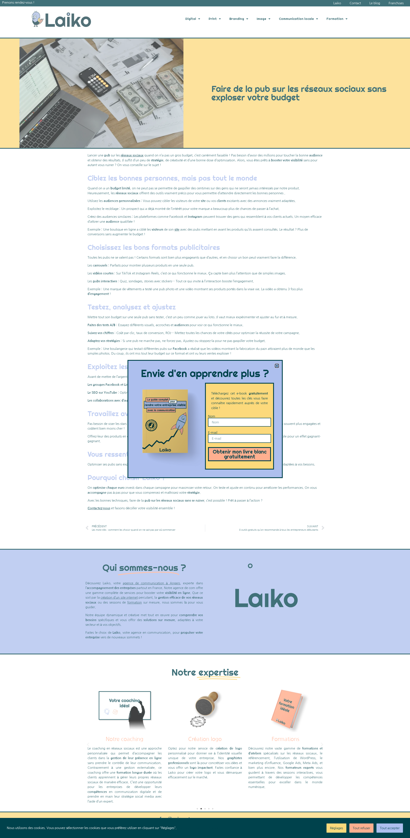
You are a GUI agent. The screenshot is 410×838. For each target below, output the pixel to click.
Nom (211, 416)
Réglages (336, 828)
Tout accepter (390, 828)
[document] (205, 419)
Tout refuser (361, 828)
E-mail (212, 432)
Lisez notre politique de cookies (200, 827)
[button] (276, 365)
